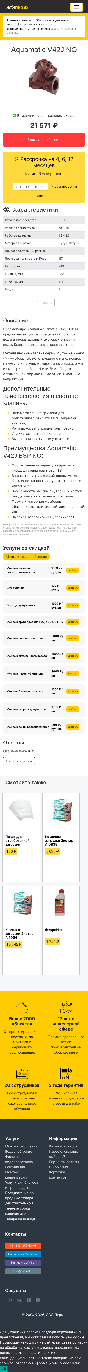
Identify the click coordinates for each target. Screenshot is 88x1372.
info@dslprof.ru (23, 1271)
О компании (59, 1167)
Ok (4, 1369)
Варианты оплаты (64, 1162)
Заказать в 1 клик (44, 139)
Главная (12, 20)
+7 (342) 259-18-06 (23, 1245)
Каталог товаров (63, 1146)
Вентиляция (15, 1167)
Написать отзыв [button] (19, 761)
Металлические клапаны (43, 28)
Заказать (73, 570)
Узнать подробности (30, 187)
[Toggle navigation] (76, 7)
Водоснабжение (18, 1151)
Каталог (27, 20)
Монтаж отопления (21, 1146)
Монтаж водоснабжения (26, 556)
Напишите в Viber (23, 1262)
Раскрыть (44, 303)
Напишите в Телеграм (23, 1254)
